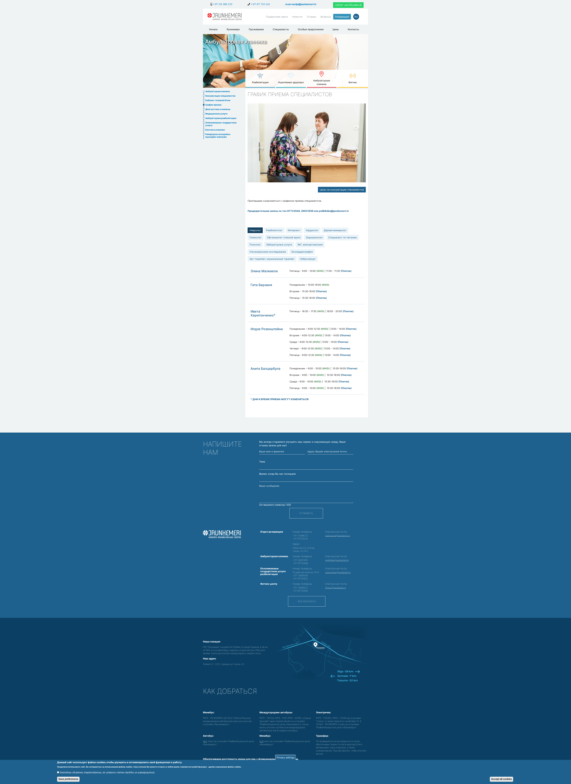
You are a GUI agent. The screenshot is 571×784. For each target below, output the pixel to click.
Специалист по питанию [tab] (342, 237)
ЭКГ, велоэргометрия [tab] (310, 244)
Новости (297, 16)
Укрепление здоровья (291, 82)
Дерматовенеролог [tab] (335, 230)
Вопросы (326, 16)
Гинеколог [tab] (256, 237)
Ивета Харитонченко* (263, 313)
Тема (262, 461)
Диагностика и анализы (217, 109)
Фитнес (352, 82)
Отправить (306, 513)
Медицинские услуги (216, 113)
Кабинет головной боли (217, 100)
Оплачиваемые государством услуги (221, 124)
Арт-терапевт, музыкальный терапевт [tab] (272, 258)
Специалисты (281, 29)
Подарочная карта (277, 16)
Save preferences (68, 779)
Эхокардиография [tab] (302, 251)
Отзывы (311, 16)
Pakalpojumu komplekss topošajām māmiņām (217, 135)
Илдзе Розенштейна (267, 329)
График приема (213, 104)
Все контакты (307, 601)
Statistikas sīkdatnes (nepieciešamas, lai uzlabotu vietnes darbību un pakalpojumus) (107, 772)
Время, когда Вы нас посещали (277, 473)
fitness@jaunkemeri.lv (335, 587)
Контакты (353, 29)
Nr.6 (205, 741)
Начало (213, 29)
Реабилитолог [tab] (274, 230)
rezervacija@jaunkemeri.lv (300, 4)
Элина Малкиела (264, 271)
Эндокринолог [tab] (314, 237)
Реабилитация (260, 82)
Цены (335, 29)
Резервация (342, 16)
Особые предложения (311, 29)
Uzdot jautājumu (347, 5)
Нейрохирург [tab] (308, 258)
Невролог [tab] (255, 230)
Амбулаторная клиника (321, 82)
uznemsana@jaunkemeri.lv (338, 572)
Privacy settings (286, 757)
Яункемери (233, 29)
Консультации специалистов (220, 96)
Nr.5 (261, 741)
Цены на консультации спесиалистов (342, 189)
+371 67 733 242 (260, 4)
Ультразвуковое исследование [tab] (268, 251)
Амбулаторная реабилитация (220, 118)
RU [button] (356, 16)
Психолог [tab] (255, 244)
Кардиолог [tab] (312, 230)
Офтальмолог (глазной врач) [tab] (284, 237)
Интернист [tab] (294, 230)
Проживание (256, 29)
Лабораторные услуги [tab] (279, 244)
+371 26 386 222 (222, 4)
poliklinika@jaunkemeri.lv (337, 560)
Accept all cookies (501, 779)
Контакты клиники (215, 129)
